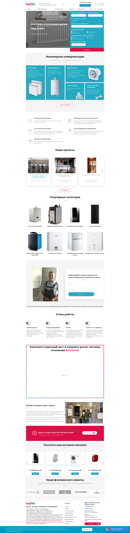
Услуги (66, 506)
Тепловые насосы (69, 521)
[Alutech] (33, 492)
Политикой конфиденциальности (14, 531)
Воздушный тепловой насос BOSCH (92, 175)
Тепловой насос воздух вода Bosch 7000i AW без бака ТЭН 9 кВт (75, 465)
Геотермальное (91, 33)
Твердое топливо (76, 33)
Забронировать (81, 294)
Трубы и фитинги (69, 519)
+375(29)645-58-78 (89, 506)
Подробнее (35, 473)
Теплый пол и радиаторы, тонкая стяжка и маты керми (65, 175)
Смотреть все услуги (65, 104)
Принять (87, 529)
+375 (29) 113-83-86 (85, 2)
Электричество (91, 31)
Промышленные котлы (70, 517)
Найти (74, 4)
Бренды (67, 523)
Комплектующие (69, 513)
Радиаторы (74, 37)
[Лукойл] (81, 492)
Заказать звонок (85, 5)
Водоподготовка (69, 515)
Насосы (67, 508)
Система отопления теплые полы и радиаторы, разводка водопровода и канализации (38, 176)
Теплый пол (90, 37)
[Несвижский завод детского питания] (65, 492)
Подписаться (89, 433)
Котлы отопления (69, 511)
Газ (73, 31)
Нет (76, 20)
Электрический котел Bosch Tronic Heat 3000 (55, 465)
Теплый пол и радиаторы (78, 39)
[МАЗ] (96, 492)
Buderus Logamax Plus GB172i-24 (35, 464)
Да (72, 20)
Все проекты (65, 190)
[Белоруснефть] (49, 492)
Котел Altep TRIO (94, 464)
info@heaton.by (88, 508)
